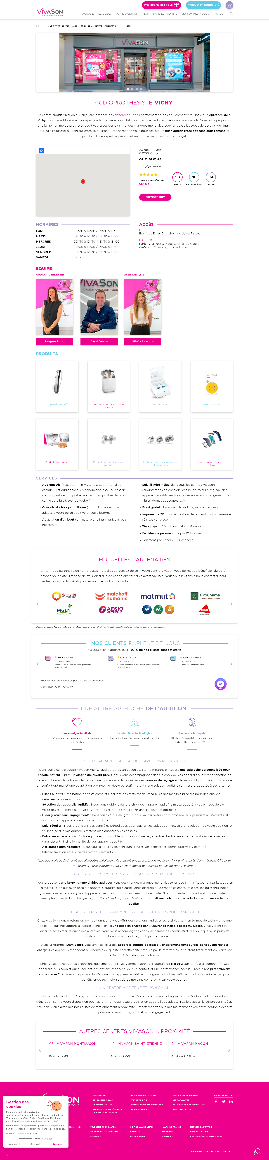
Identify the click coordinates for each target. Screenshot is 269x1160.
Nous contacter (229, 5)
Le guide (104, 14)
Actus (218, 14)
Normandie (168, 1132)
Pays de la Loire (199, 1132)
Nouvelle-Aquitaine (201, 1127)
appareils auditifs (127, 115)
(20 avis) (145, 184)
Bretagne (95, 1136)
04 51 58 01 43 (150, 159)
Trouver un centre (200, 5)
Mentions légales (102, 1105)
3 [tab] (137, 89)
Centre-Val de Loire (141, 1127)
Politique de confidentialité (189, 1105)
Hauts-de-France (171, 1127)
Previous (37, 603)
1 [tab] (128, 89)
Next (231, 603)
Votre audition (126, 14)
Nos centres (100, 1096)
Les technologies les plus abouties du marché (134, 738)
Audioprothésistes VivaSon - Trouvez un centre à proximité (82, 26)
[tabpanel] (134, 62)
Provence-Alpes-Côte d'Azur (206, 1136)
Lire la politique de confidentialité (21, 1133)
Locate (41, 150)
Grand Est (136, 1132)
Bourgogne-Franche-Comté (105, 1132)
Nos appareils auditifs (160, 14)
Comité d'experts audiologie (147, 1105)
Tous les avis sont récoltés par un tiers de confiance (72, 681)
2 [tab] (132, 89)
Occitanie (167, 1136)
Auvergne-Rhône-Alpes (103, 1127)
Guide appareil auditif (143, 1096)
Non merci (14, 1144)
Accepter (57, 1144)
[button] (6, 1154)
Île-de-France (137, 1136)
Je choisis (36, 1144)
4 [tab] (141, 89)
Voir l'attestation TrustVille (57, 687)
